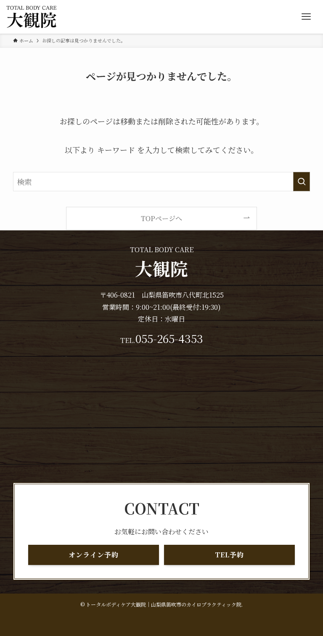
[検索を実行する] (301, 181)
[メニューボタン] (306, 17)
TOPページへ (161, 218)
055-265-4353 (169, 338)
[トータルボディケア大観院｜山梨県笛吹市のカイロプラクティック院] (31, 17)
